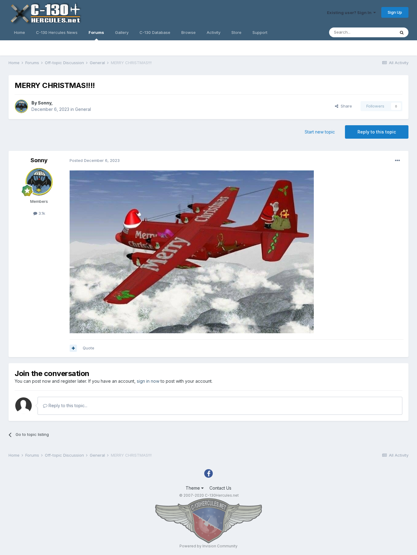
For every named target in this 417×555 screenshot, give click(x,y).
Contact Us (220, 488)
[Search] (401, 32)
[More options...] (397, 160)
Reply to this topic (376, 131)
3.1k (41, 213)
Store (236, 32)
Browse (188, 32)
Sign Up (395, 12)
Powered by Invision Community (208, 546)
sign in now (148, 381)
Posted (95, 160)
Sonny (44, 102)
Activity (213, 32)
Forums (96, 32)
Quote (88, 347)
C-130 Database (155, 32)
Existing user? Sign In (350, 12)
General (83, 109)
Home (19, 32)
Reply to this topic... (67, 405)
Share (345, 106)
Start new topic (320, 131)
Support (259, 32)
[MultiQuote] (73, 348)
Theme (193, 488)
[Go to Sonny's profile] (21, 106)
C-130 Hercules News (57, 32)
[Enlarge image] (192, 251)
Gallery (122, 32)
